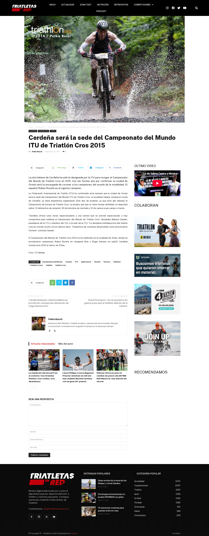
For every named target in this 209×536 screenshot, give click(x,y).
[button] (196, 8)
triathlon (117, 262)
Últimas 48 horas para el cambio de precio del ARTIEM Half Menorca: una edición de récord (112, 377)
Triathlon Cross (36, 265)
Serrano (107, 262)
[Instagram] (39, 517)
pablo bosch (86, 262)
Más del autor (65, 343)
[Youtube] (54, 517)
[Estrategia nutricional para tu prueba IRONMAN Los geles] (88, 498)
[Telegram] (65, 282)
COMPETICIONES (142, 5)
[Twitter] (59, 282)
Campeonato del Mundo (52, 262)
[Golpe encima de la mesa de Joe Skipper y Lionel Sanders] (88, 484)
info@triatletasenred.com (56, 508)
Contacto (176, 533)
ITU (76, 262)
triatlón (49, 265)
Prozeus (74, 533)
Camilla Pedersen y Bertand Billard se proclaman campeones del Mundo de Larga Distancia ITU (49, 303)
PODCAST (101, 11)
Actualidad (40, 127)
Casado (69, 262)
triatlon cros (60, 265)
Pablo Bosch (37, 152)
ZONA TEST (86, 5)
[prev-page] (30, 387)
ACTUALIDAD (67, 5)
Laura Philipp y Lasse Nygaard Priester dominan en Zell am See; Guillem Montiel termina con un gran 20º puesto (78, 377)
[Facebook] (72, 282)
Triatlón (53, 131)
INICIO (52, 5)
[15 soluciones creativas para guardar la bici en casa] (88, 511)
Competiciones (43, 131)
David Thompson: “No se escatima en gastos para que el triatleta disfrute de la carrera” (106, 303)
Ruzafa (97, 262)
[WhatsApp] (52, 282)
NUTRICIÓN (102, 5)
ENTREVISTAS (121, 5)
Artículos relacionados (43, 343)
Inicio (31, 127)
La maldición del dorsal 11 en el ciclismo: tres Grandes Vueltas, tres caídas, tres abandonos (43, 377)
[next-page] (35, 387)
